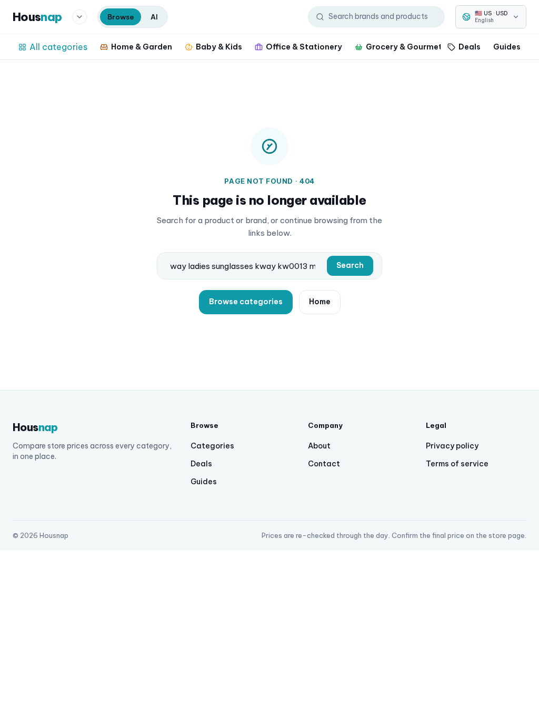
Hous (37, 16)
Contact (324, 463)
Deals (469, 47)
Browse (120, 17)
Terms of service (457, 463)
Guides (507, 47)
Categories (212, 446)
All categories (58, 47)
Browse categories (246, 301)
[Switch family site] (79, 16)
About (319, 446)
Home (320, 301)
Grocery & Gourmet (404, 47)
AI (154, 17)
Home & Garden (141, 47)
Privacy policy (452, 446)
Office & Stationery (304, 47)
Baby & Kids (219, 47)
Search (350, 265)
